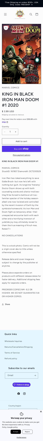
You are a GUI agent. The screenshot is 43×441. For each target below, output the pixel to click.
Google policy (12, 427)
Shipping (5, 115)
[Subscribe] (35, 375)
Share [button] (7, 304)
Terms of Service (12, 353)
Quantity (5, 127)
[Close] (41, 411)
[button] (5, 14)
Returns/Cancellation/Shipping (19, 347)
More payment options (21, 155)
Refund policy (11, 358)
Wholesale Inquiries (13, 341)
